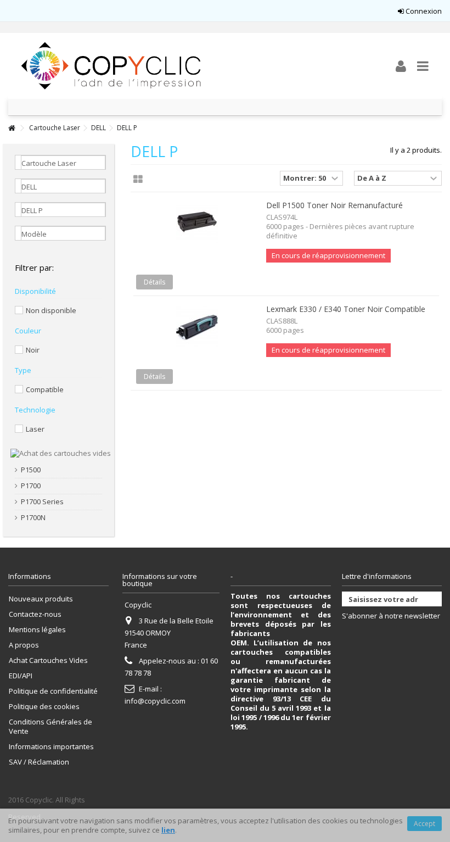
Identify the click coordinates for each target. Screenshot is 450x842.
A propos (24, 645)
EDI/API (20, 676)
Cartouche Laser (54, 127)
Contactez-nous (35, 614)
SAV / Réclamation (39, 762)
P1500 (31, 470)
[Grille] (138, 179)
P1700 (31, 485)
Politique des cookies (44, 706)
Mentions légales (37, 629)
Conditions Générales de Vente (50, 726)
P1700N (33, 517)
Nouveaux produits (41, 599)
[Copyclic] (189, 65)
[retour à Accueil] (11, 128)
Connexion (423, 11)
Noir (33, 350)
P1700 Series (42, 501)
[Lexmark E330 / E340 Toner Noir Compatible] (197, 326)
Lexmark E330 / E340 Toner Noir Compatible (345, 309)
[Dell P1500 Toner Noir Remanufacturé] (197, 222)
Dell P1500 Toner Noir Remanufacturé (334, 205)
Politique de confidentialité (53, 691)
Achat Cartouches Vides (48, 660)
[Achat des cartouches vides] (60, 453)
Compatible (45, 389)
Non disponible (51, 310)
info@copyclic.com (155, 701)
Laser (35, 429)
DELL (98, 127)
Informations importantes (51, 746)
